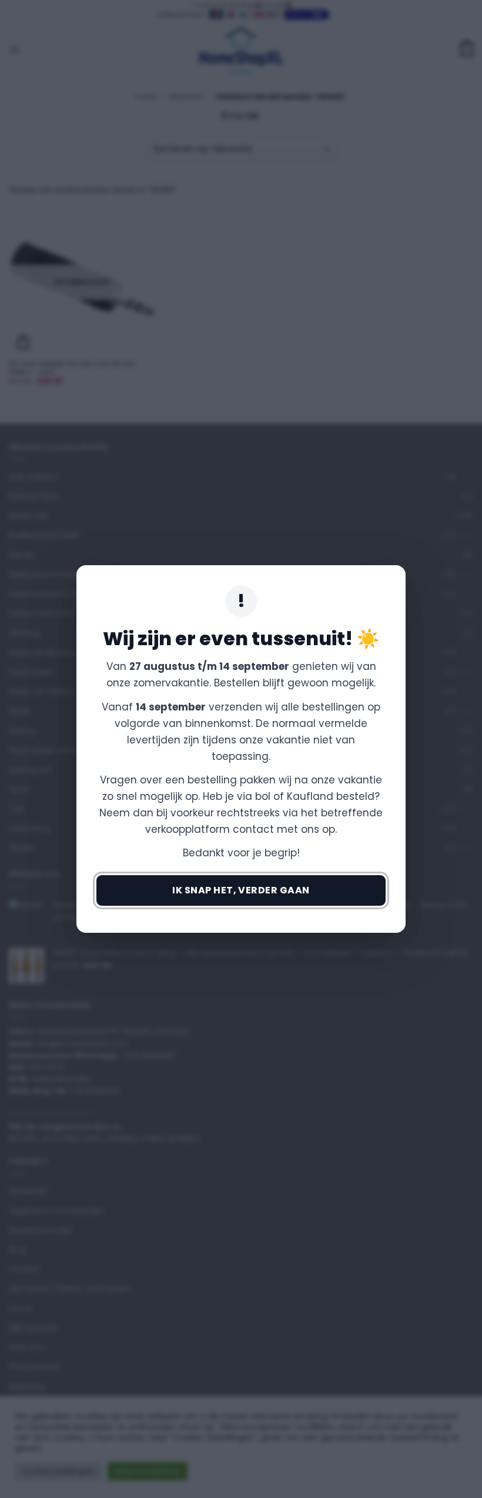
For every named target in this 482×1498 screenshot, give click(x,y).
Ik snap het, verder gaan (241, 890)
